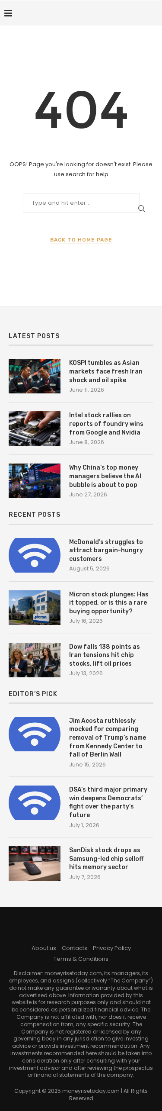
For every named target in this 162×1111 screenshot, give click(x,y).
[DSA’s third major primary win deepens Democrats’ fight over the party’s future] (34, 803)
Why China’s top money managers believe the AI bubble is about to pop (105, 476)
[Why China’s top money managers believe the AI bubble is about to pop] (34, 481)
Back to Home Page (81, 240)
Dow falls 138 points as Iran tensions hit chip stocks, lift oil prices (104, 655)
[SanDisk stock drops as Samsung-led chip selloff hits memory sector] (34, 863)
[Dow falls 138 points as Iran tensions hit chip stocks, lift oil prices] (34, 660)
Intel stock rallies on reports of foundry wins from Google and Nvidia (106, 424)
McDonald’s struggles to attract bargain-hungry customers (106, 550)
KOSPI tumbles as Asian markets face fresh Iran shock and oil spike (106, 371)
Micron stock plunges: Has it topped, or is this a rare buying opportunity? (109, 603)
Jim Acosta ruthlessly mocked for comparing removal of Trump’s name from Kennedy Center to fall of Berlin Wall (107, 737)
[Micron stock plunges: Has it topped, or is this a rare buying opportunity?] (34, 607)
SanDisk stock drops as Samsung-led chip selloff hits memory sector (106, 859)
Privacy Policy (112, 948)
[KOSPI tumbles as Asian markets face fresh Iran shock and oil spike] (34, 376)
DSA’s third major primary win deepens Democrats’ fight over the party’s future (108, 802)
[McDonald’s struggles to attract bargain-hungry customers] (34, 555)
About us (44, 948)
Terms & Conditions (81, 959)
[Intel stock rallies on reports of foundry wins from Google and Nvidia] (34, 428)
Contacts (74, 948)
